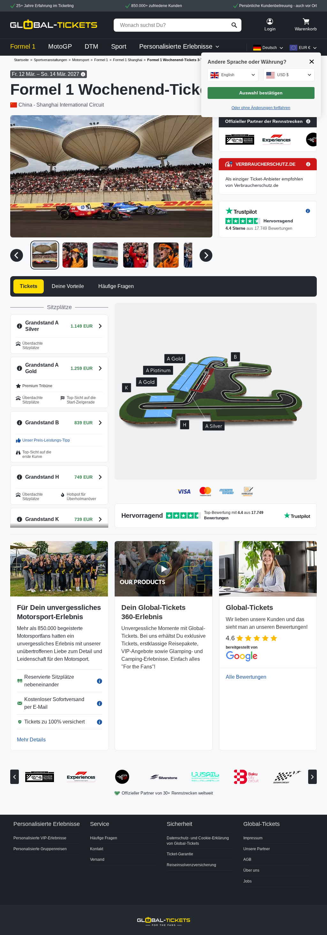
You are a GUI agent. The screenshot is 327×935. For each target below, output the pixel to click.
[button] (111, 176)
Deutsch (269, 47)
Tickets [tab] (28, 286)
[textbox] (233, 74)
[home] (53, 25)
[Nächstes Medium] (206, 255)
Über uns (251, 870)
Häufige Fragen (103, 838)
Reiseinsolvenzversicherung (191, 865)
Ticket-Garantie (180, 854)
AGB (247, 859)
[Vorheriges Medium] (16, 255)
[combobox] (233, 74)
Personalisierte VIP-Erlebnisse (39, 838)
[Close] (312, 61)
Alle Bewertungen (246, 677)
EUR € (304, 47)
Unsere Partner (256, 849)
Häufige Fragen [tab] (116, 286)
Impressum (252, 838)
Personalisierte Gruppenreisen (40, 849)
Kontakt (96, 849)
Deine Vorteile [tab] (68, 286)
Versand (97, 859)
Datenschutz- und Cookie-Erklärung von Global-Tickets (198, 841)
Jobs (247, 881)
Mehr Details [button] (31, 739)
